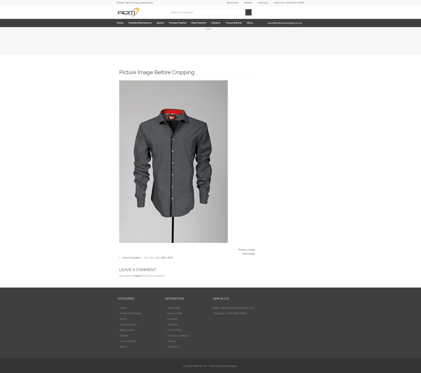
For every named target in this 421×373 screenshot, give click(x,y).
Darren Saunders (131, 257)
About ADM (174, 307)
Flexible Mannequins (140, 23)
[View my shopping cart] (297, 12)
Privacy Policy (175, 330)
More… (250, 23)
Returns (172, 341)
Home (120, 23)
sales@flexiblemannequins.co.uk (284, 23)
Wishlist (248, 2)
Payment (172, 318)
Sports (160, 23)
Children (215, 23)
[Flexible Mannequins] (128, 12)
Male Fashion (198, 23)
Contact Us (263, 2)
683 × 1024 (167, 257)
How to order (175, 313)
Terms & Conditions (178, 335)
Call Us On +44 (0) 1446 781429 (289, 2)
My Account (232, 2)
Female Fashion (177, 23)
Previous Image (246, 249)
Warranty (173, 324)
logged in (138, 275)
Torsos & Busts (233, 23)
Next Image (249, 253)
